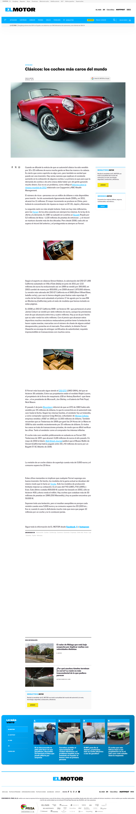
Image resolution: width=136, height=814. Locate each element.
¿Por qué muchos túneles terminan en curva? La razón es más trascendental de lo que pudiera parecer (73, 672)
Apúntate (32, 705)
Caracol (103, 805)
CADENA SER (11, 751)
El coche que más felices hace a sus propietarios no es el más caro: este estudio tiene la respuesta (117, 752)
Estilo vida (80, 532)
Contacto (57, 792)
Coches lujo (52, 532)
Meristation (98, 811)
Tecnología (57, 20)
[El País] (98, 10)
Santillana (64, 805)
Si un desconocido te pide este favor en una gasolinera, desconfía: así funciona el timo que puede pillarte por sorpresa (44, 753)
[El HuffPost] (120, 10)
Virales (48, 20)
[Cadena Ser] (129, 10)
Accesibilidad (50, 792)
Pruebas (40, 20)
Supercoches (79, 1)
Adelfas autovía (55, 1)
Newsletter (70, 20)
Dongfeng (15, 1)
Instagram (84, 526)
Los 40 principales (55, 805)
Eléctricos (23, 20)
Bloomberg (48, 407)
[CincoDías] (110, 10)
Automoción (39, 532)
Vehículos (39, 535)
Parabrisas (35, 1)
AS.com (89, 805)
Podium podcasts (64, 811)
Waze (28, 1)
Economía (66, 532)
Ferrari (35, 212)
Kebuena (102, 808)
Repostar (22, 1)
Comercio (60, 532)
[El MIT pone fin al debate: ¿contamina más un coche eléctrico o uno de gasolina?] (94, 744)
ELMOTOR (11, 729)
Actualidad (13, 20)
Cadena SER (83, 805)
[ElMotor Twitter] (71, 792)
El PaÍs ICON (72, 811)
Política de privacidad (14, 792)
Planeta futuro (94, 808)
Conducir (32, 20)
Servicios (90, 20)
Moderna (54, 811)
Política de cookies (41, 792)
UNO (59, 808)
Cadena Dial (79, 808)
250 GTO (63, 390)
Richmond (44, 811)
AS (8, 746)
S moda (80, 811)
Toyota (53, 484)
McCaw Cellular (81, 416)
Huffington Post (48, 808)
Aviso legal (5, 792)
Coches (46, 532)
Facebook (70, 526)
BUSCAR (103, 206)
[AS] (104, 10)
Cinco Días (72, 808)
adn (96, 805)
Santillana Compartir (75, 805)
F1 (10, 1)
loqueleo (89, 811)
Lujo (90, 532)
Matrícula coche (44, 1)
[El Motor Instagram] (73, 792)
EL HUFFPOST (11, 735)
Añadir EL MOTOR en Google (101, 78)
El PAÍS (45, 805)
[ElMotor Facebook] (68, 792)
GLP (62, 1)
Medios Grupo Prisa (27, 812)
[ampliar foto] (58, 252)
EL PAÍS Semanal (87, 808)
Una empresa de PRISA (27, 807)
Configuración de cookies (28, 792)
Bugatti (76, 215)
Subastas (28, 535)
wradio (64, 808)
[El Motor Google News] (79, 792)
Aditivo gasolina (69, 1)
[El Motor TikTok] (76, 792)
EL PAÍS (10, 740)
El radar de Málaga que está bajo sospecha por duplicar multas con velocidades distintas (73, 646)
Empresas (73, 532)
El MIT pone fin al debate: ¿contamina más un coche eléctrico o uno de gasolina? (93, 751)
